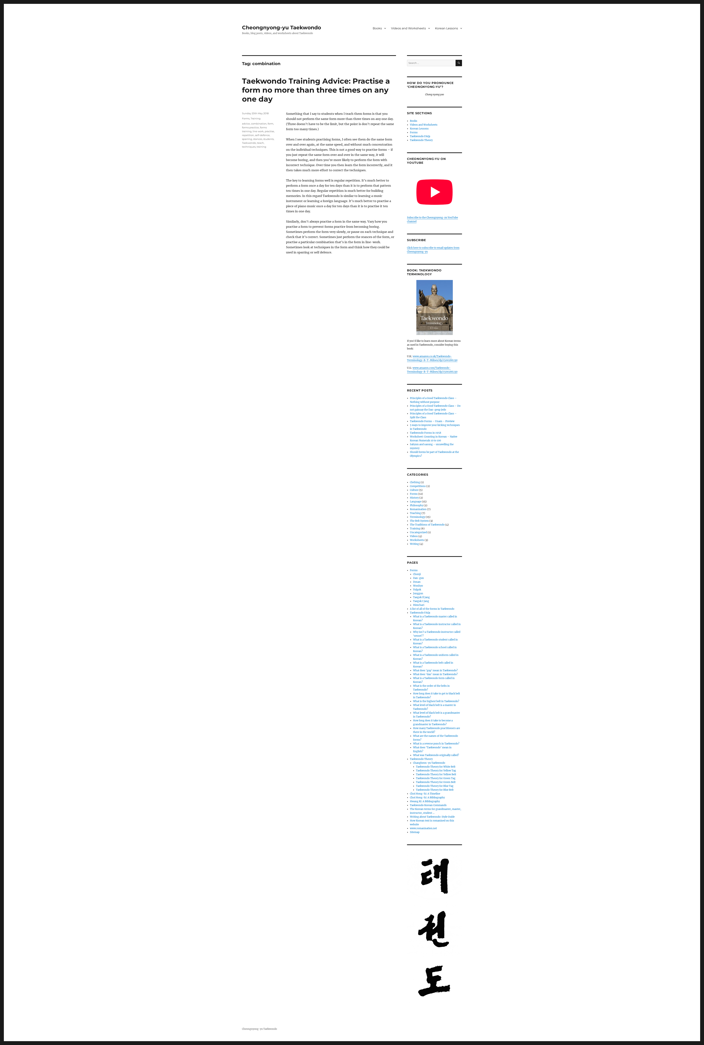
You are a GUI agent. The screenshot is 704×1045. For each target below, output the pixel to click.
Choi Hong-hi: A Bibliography (427, 797)
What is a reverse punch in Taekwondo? (436, 743)
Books (377, 28)
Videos (414, 536)
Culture (414, 490)
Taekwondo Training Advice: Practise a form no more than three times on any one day (316, 89)
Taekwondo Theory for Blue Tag (434, 786)
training (261, 146)
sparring (247, 139)
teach (260, 142)
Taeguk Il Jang (421, 597)
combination (259, 123)
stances (257, 139)
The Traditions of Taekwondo (427, 524)
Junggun (418, 593)
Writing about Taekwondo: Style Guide (432, 816)
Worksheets (417, 540)
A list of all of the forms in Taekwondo (432, 608)
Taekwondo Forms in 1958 (425, 432)
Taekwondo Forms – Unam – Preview (432, 421)
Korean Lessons (446, 28)
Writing (414, 544)
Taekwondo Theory (421, 140)
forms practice (250, 127)
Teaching (415, 513)
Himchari (418, 605)
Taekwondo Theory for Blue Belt (435, 789)
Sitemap (414, 832)
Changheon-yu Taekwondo (429, 762)
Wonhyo (418, 585)
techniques (249, 146)
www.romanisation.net (423, 828)
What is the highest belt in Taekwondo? (436, 701)
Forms (246, 118)
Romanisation (418, 509)
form (270, 123)
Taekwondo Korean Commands (428, 805)
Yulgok (417, 589)
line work (258, 131)
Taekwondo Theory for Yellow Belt (436, 774)
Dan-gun (418, 578)
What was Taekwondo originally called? (436, 755)
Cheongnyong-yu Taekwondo (281, 27)
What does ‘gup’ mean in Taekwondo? (435, 670)
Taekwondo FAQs (420, 136)
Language (415, 501)
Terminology (417, 517)
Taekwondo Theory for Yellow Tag (436, 770)
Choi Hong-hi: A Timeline (425, 793)
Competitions (418, 486)
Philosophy (416, 505)
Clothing (415, 482)
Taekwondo (249, 142)
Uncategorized (418, 532)
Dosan (417, 581)
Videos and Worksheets (408, 28)
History (414, 497)
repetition (248, 135)
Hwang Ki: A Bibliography (425, 801)
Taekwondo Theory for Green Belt (436, 782)
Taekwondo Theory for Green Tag (435, 778)
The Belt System (419, 520)
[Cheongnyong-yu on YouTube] (434, 192)
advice (246, 123)
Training (256, 118)
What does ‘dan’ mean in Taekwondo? (435, 674)
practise (269, 131)
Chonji (417, 574)
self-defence (262, 135)
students (268, 139)
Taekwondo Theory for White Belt (435, 766)
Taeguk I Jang (421, 601)
